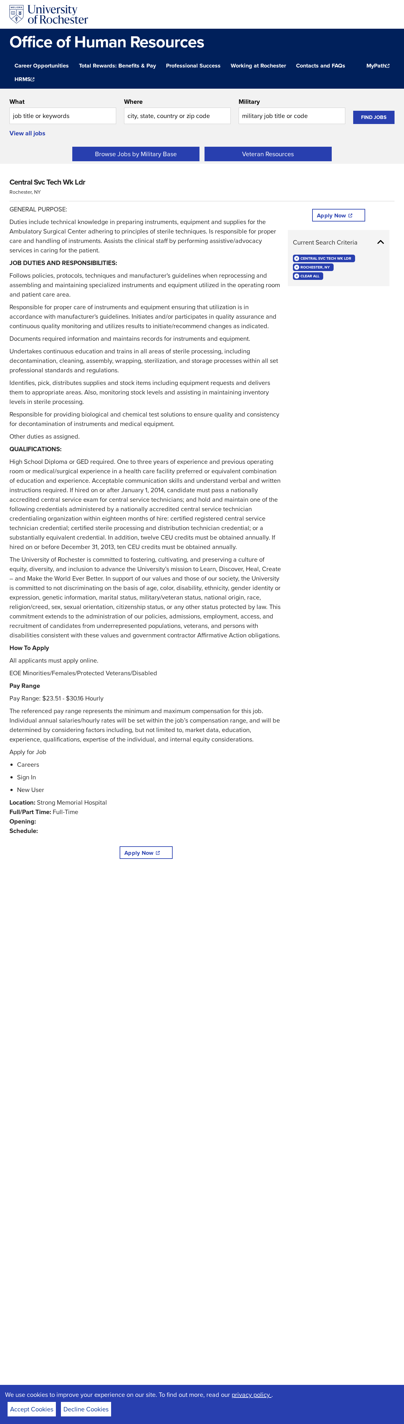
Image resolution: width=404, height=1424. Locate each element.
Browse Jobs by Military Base (136, 154)
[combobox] (62, 110)
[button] (338, 242)
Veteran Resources (268, 154)
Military (249, 101)
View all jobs (27, 133)
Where (133, 101)
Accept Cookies (31, 1409)
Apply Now (138, 853)
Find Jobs (374, 117)
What (17, 101)
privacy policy (251, 1394)
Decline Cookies (86, 1409)
